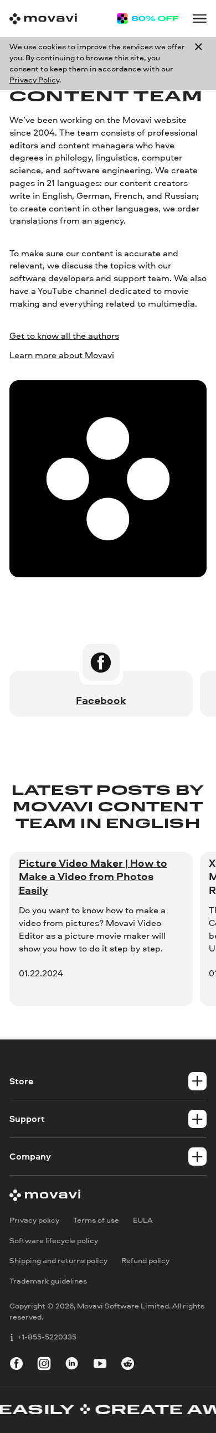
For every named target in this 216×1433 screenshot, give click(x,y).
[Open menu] (200, 18)
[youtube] (100, 1365)
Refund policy (145, 1261)
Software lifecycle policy (53, 1240)
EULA (143, 1220)
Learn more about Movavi (61, 355)
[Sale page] (148, 18)
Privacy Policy (34, 80)
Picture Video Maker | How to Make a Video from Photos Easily (93, 876)
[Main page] (43, 18)
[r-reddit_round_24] (128, 1365)
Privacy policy (34, 1220)
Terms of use (96, 1220)
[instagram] (44, 1365)
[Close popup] (199, 63)
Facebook (101, 700)
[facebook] (16, 1365)
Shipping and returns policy (58, 1261)
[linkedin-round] (72, 1365)
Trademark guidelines (48, 1281)
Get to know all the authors (64, 335)
